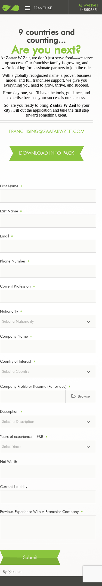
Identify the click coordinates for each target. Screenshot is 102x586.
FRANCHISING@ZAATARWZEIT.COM (46, 131)
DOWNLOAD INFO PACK (46, 153)
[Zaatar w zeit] (10, 9)
